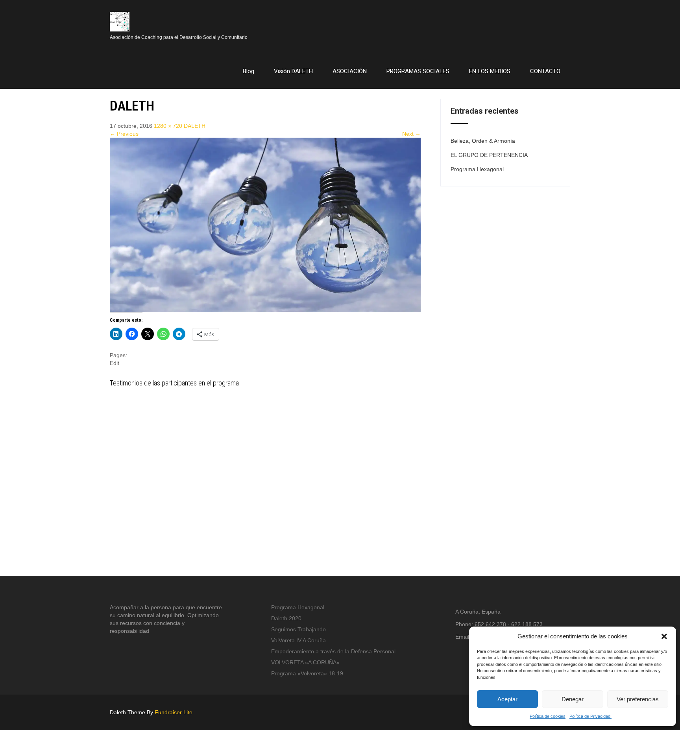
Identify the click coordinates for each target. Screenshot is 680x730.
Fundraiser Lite (173, 712)
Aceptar (507, 699)
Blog (248, 71)
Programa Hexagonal (477, 169)
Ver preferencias (638, 699)
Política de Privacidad (590, 716)
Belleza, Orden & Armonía (483, 141)
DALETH (194, 126)
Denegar (573, 699)
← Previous (124, 134)
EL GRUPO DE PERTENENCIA (489, 155)
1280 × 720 (168, 126)
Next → (411, 134)
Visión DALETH (293, 71)
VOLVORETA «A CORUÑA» (305, 662)
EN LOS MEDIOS (489, 71)
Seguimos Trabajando (298, 629)
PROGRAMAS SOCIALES (417, 71)
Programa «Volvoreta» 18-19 (307, 673)
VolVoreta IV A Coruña (298, 640)
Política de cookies (547, 716)
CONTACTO (545, 71)
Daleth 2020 (286, 618)
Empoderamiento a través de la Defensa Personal (333, 651)
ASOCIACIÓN (350, 71)
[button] (664, 636)
